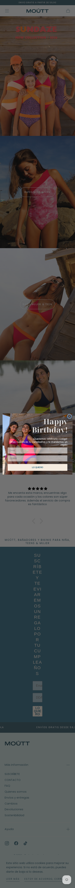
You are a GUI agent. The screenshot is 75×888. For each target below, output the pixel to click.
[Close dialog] (69, 416)
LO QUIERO (37, 467)
